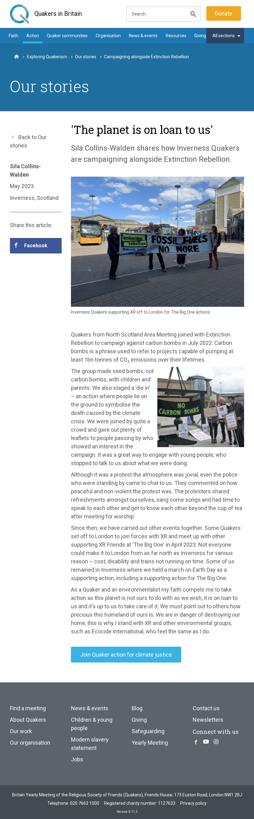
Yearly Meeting (150, 742)
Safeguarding (148, 731)
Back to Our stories (28, 141)
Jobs (77, 759)
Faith (13, 35)
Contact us (206, 708)
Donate (223, 13)
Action (32, 35)
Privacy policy (193, 803)
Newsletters (208, 719)
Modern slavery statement (90, 743)
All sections (223, 35)
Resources (176, 35)
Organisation (108, 35)
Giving (200, 35)
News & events (143, 35)
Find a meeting (28, 708)
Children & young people (91, 723)
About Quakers (28, 719)
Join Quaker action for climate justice (126, 654)
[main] (127, 389)
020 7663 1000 (84, 803)
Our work (21, 731)
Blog (137, 708)
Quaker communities (67, 35)
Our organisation (30, 742)
